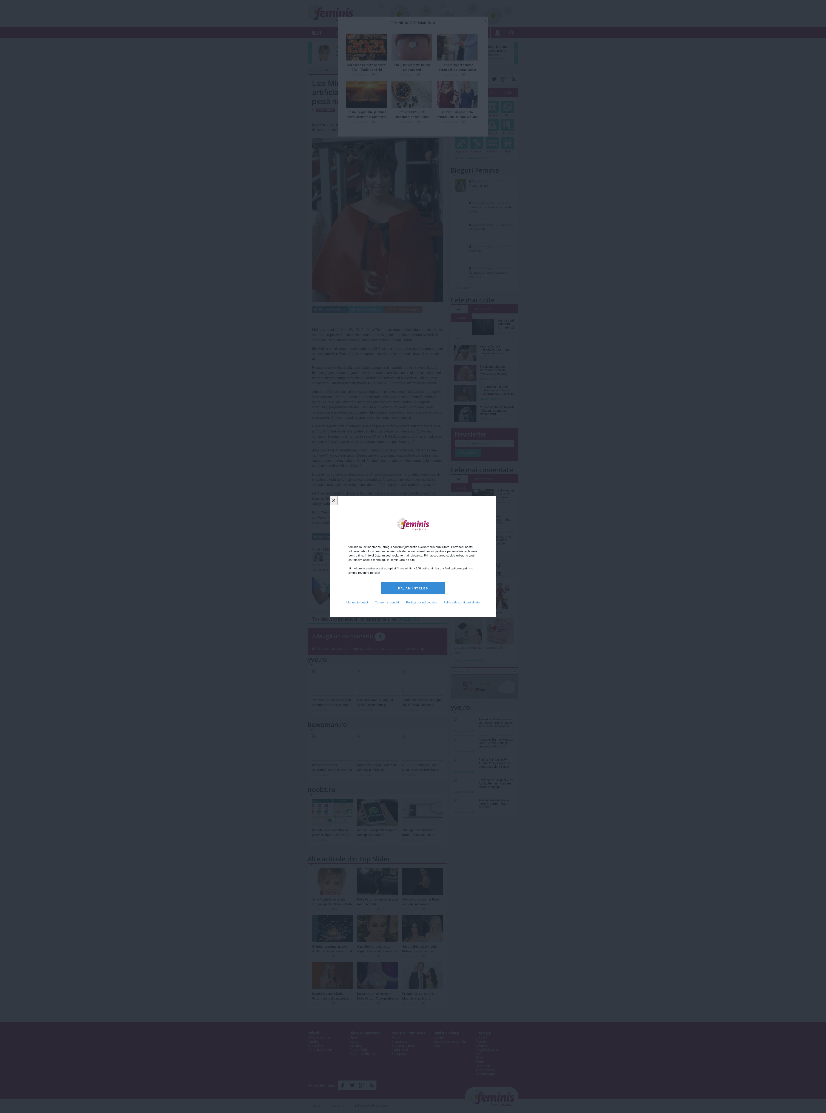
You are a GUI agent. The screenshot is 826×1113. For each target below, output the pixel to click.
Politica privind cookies (421, 602)
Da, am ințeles (413, 588)
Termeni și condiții (387, 602)
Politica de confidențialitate (462, 602)
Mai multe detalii (357, 602)
